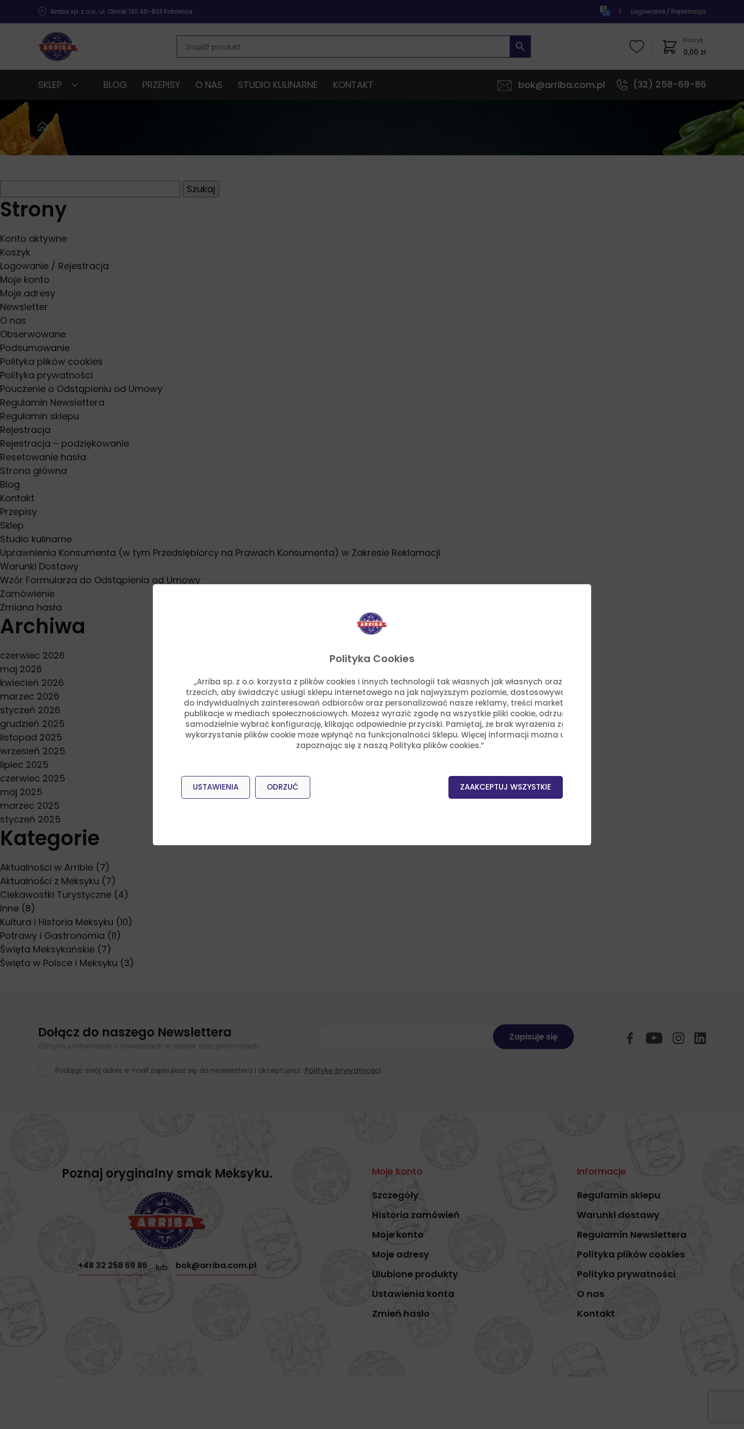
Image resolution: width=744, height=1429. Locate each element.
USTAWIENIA (215, 787)
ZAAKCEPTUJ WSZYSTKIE (505, 787)
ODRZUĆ (283, 787)
